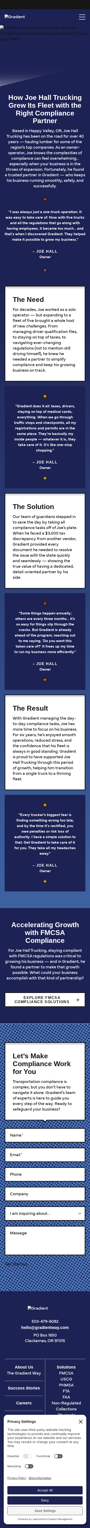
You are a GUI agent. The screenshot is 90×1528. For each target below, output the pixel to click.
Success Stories (24, 1388)
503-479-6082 (45, 1322)
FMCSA (66, 1373)
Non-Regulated (66, 1403)
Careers (24, 1403)
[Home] (20, 17)
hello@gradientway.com (45, 1327)
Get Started (16, 1264)
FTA (66, 1391)
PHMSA (66, 1385)
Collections (66, 1409)
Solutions (66, 1367)
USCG (66, 1379)
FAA (66, 1397)
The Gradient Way (24, 1373)
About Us (24, 1367)
